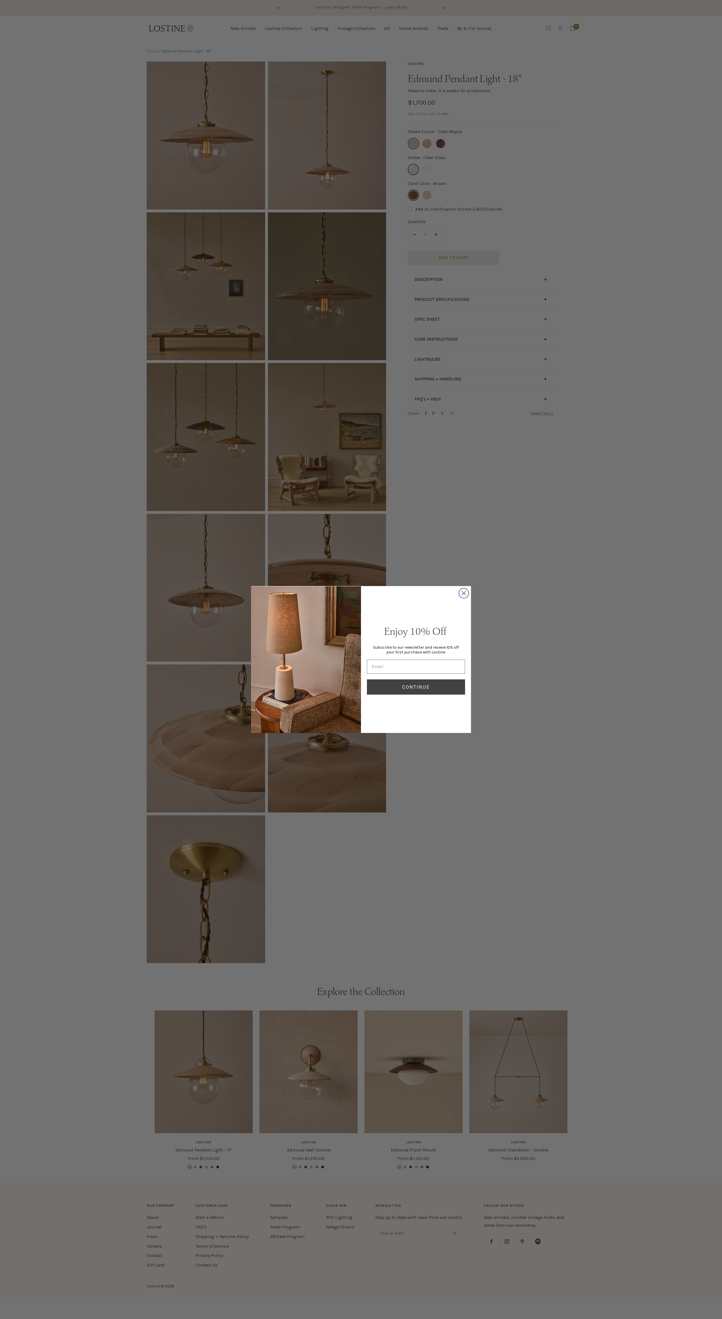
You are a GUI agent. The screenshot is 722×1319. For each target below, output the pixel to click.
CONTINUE (416, 687)
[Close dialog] (464, 593)
